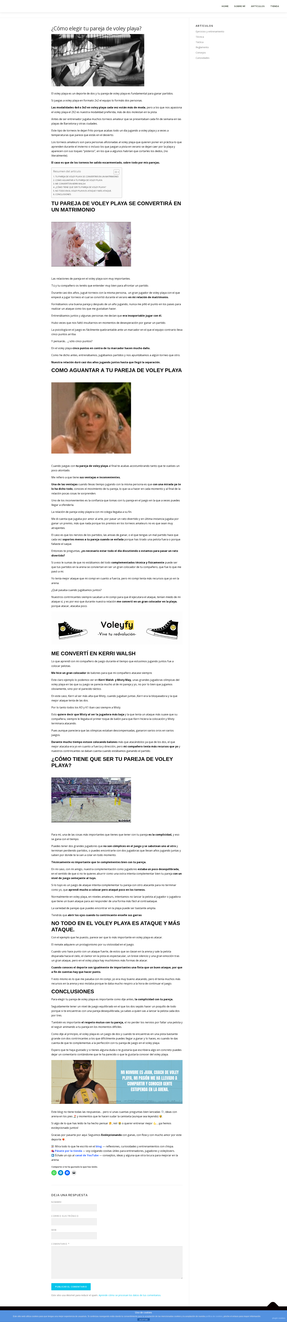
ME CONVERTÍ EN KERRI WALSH (70, 183)
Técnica (200, 36)
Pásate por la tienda (68, 1151)
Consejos (201, 52)
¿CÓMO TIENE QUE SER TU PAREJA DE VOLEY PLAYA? (80, 187)
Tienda (274, 6)
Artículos (258, 6)
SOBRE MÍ (239, 6)
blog (99, 1146)
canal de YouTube (87, 1155)
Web (54, 1229)
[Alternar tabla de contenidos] (115, 172)
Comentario (60, 1243)
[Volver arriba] (273, 1306)
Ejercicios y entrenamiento (210, 31)
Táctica (199, 42)
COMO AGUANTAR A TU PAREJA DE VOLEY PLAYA (78, 180)
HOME (225, 6)
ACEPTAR (143, 1320)
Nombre (56, 1201)
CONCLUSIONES (63, 194)
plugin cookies (278, 1318)
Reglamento (202, 47)
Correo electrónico (65, 1215)
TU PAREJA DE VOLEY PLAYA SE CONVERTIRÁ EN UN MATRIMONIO (87, 176)
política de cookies (214, 1316)
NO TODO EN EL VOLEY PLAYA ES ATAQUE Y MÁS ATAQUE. (83, 190)
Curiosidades (202, 57)
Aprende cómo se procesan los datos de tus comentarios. (130, 1295)
